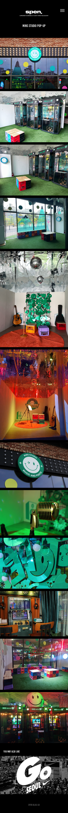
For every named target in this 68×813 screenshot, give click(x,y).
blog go (36, 805)
